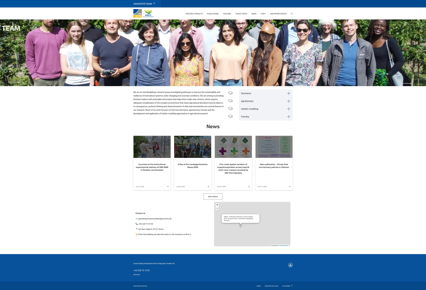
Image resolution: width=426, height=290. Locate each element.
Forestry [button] (245, 116)
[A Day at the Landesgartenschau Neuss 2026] (208, 186)
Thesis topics (241, 14)
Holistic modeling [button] (249, 109)
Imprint (258, 286)
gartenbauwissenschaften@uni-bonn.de (154, 263)
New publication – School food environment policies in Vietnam (274, 165)
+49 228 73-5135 (141, 270)
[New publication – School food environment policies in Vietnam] (289, 186)
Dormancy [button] (246, 93)
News (254, 14)
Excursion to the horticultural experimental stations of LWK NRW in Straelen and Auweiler (152, 167)
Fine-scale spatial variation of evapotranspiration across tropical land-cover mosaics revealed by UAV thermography (233, 168)
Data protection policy (271, 286)
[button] (240, 226)
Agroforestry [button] (247, 101)
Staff (263, 14)
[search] (291, 15)
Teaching (227, 14)
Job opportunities (278, 14)
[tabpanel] (213, 52)
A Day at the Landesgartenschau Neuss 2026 (193, 165)
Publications (213, 14)
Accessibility (286, 286)
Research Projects (194, 14)
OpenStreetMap (283, 245)
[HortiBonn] (144, 13)
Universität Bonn (142, 3)
